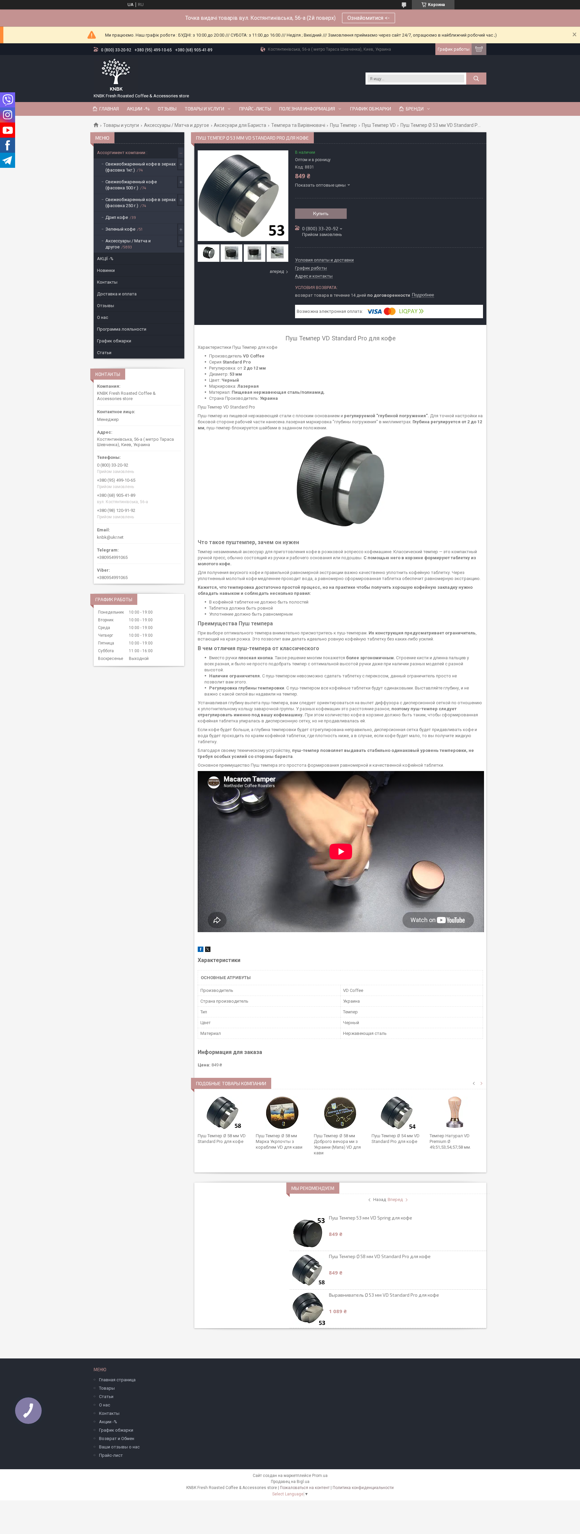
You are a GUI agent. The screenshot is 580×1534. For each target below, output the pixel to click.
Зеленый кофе (120, 229)
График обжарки (370, 108)
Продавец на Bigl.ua (290, 1481)
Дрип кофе (116, 217)
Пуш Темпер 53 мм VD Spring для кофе (370, 1217)
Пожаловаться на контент (305, 1487)
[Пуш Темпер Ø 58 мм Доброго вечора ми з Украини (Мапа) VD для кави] (340, 1113)
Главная (109, 108)
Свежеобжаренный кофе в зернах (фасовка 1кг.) (140, 167)
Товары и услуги (204, 108)
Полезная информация (307, 108)
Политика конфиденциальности (363, 1487)
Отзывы (167, 108)
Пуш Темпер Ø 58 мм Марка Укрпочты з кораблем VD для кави (279, 1141)
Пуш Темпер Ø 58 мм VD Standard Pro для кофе (380, 1256)
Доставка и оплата (117, 293)
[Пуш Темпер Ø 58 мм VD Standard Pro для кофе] (224, 1113)
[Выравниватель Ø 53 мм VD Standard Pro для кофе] (309, 1309)
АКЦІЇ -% (105, 258)
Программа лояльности (121, 329)
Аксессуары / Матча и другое (176, 125)
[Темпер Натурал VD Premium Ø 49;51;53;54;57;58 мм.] (456, 1113)
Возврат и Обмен (116, 1438)
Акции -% (108, 1421)
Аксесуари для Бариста (240, 125)
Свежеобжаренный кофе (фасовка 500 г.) (131, 184)
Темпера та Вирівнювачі (298, 125)
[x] (207, 950)
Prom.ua (320, 1475)
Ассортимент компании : (122, 152)
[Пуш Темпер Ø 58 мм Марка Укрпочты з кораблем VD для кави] (282, 1113)
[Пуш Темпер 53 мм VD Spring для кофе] (309, 1231)
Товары (107, 1388)
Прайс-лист (111, 1455)
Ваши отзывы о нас (119, 1446)
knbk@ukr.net (110, 537)
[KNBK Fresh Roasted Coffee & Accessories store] (116, 75)
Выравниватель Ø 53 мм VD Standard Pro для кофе (384, 1295)
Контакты (107, 282)
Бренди (415, 108)
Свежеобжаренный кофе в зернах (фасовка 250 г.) (140, 202)
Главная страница (117, 1379)
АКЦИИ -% (138, 108)
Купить (321, 213)
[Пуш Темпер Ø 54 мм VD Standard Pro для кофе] (398, 1113)
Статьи (104, 352)
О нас (102, 317)
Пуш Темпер (343, 125)
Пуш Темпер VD (379, 125)
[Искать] (476, 79)
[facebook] (200, 950)
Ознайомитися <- (368, 18)
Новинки (106, 270)
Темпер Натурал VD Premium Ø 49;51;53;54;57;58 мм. (450, 1141)
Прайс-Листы (255, 108)
